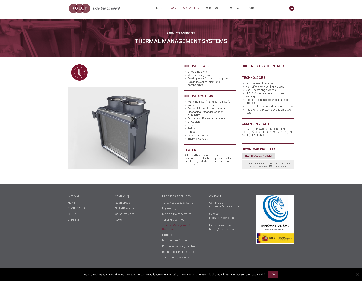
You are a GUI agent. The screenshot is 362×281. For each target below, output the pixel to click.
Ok (273, 274)
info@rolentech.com (221, 217)
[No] (357, 274)
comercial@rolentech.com (273, 166)
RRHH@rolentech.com (222, 229)
